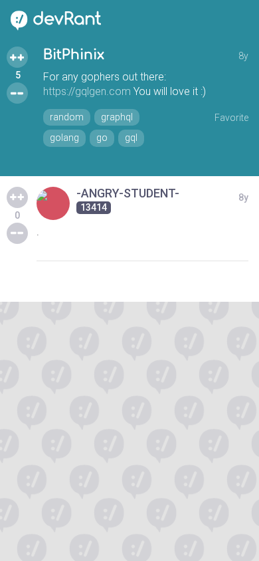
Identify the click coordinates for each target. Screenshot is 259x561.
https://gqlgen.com (87, 91)
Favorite (231, 117)
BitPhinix (73, 54)
